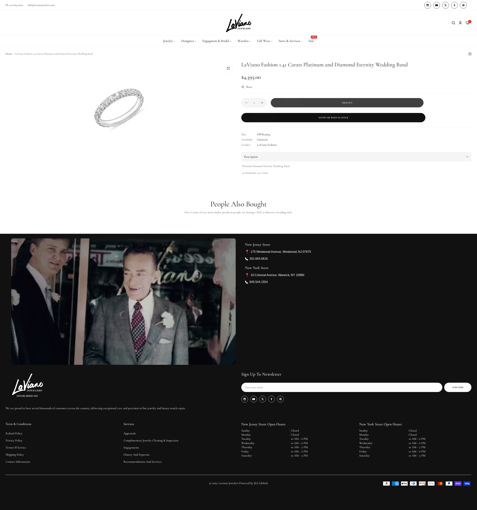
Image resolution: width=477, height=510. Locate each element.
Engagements (131, 447)
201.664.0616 (258, 258)
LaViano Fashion (267, 145)
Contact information (18, 462)
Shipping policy (15, 455)
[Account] (460, 23)
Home (9, 53)
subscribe (458, 387)
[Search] (453, 23)
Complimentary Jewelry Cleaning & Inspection (151, 440)
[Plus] (262, 103)
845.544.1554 (258, 282)
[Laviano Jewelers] (238, 23)
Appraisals (130, 433)
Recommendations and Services (142, 462)
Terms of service (16, 447)
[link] (169, 41)
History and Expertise (137, 455)
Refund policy (14, 433)
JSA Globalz (261, 483)
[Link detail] (427, 5)
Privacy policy (14, 440)
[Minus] (246, 103)
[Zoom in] (228, 68)
